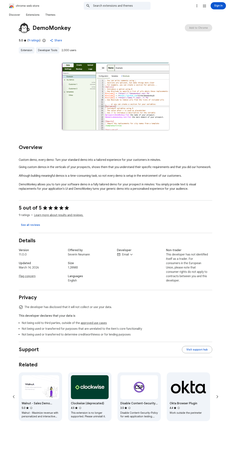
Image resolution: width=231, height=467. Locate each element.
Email (125, 254)
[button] (204, 6)
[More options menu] (197, 5)
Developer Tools (47, 50)
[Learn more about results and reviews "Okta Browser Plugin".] (178, 408)
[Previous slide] (13, 396)
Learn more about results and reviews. (58, 215)
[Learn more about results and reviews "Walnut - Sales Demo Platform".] (31, 408)
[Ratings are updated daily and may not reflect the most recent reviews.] (44, 40)
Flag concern (27, 276)
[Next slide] (217, 396)
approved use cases (94, 323)
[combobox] (122, 6)
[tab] (14, 15)
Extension (26, 50)
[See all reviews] (30, 225)
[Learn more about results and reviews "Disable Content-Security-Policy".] (129, 408)
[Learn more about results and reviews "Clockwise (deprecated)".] (80, 408)
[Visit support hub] (197, 349)
